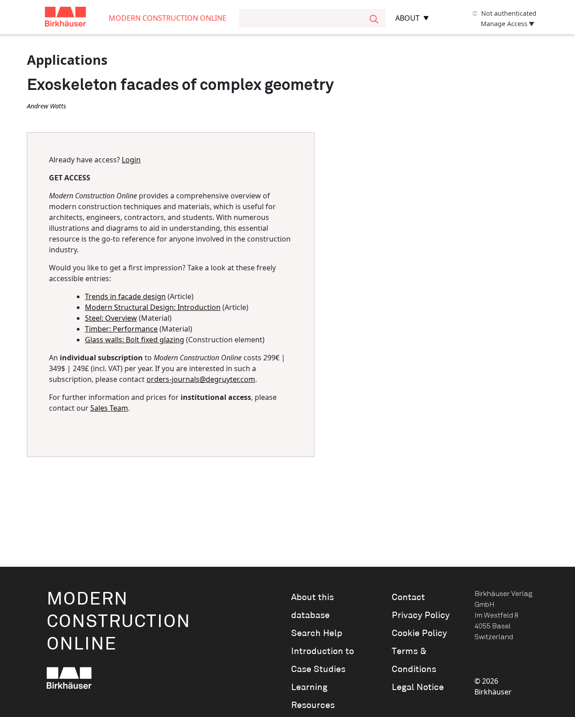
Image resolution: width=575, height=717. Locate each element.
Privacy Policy (421, 615)
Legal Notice (418, 687)
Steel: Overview (111, 318)
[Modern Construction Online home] (77, 18)
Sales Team (109, 408)
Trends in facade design (125, 296)
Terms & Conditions (414, 660)
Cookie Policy (419, 633)
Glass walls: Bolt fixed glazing (134, 340)
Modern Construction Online (167, 18)
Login (131, 160)
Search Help (316, 633)
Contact (408, 597)
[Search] (374, 18)
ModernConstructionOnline (118, 622)
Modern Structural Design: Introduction (153, 307)
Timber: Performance (121, 329)
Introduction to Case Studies (322, 660)
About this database (312, 606)
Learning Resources (313, 696)
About (407, 18)
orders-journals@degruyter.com (200, 379)
